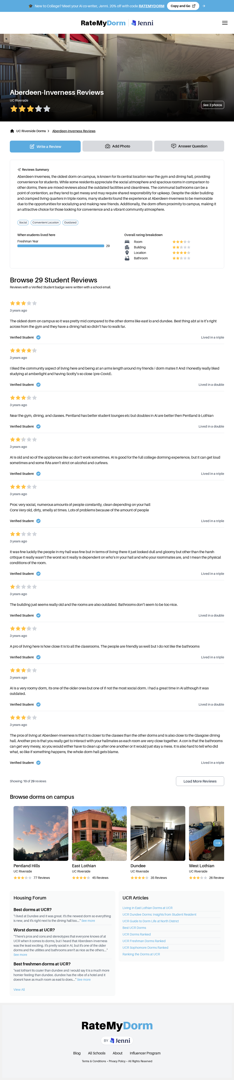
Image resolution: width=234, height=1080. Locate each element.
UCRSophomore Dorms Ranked (145, 947)
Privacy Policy (117, 1061)
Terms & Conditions (94, 1061)
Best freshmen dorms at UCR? (42, 964)
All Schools (96, 1053)
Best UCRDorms (134, 928)
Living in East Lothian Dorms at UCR (147, 908)
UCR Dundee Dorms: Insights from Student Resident (159, 914)
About (117, 1053)
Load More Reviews (200, 781)
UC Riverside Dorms (31, 131)
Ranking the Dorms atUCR (141, 954)
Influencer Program (145, 1053)
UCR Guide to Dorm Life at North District (150, 921)
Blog (77, 1053)
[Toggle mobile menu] (224, 22)
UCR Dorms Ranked (136, 934)
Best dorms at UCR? (32, 909)
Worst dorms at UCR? (34, 930)
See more (88, 920)
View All (19, 989)
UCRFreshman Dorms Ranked (144, 941)
